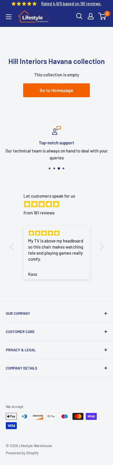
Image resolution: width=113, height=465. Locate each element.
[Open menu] (9, 16)
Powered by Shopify (22, 453)
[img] (59, 204)
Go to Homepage (56, 90)
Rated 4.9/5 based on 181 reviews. (71, 3)
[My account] (91, 16)
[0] (102, 16)
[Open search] (79, 16)
